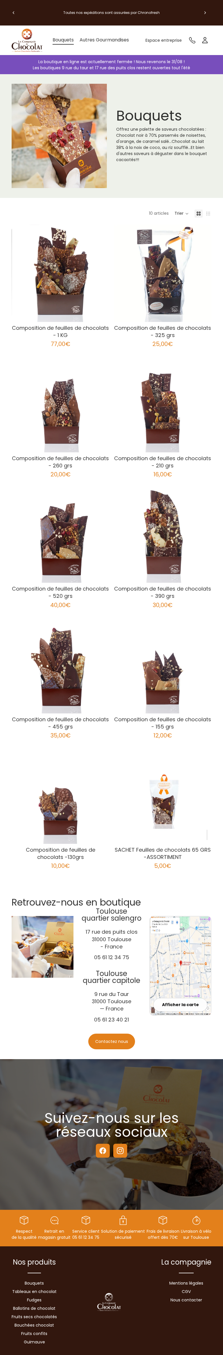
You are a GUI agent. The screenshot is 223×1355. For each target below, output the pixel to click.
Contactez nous (111, 1041)
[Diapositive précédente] (13, 12)
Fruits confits (34, 1333)
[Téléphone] (192, 40)
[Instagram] (120, 1151)
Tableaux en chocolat (34, 1291)
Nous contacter (186, 1300)
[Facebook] (103, 1151)
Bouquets (34, 1283)
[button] (182, 213)
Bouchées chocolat (34, 1325)
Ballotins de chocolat (34, 1308)
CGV (186, 1291)
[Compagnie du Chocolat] (29, 40)
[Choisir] (100, 313)
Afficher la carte (180, 1005)
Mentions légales (186, 1283)
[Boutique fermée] (207, 835)
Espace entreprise (163, 40)
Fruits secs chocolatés (34, 1317)
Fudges (34, 1300)
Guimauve (34, 1342)
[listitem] (104, 40)
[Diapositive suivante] (205, 12)
